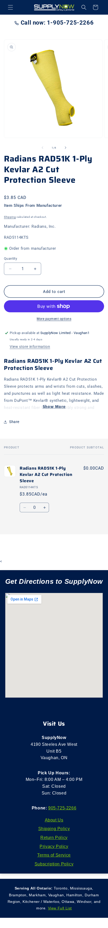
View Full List (60, 908)
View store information (30, 346)
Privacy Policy (54, 846)
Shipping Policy (54, 828)
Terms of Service (54, 855)
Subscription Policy (54, 864)
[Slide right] (65, 147)
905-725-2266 (62, 808)
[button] (10, 7)
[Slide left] (42, 147)
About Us (54, 820)
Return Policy (54, 837)
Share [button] (14, 422)
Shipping (10, 216)
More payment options (54, 319)
